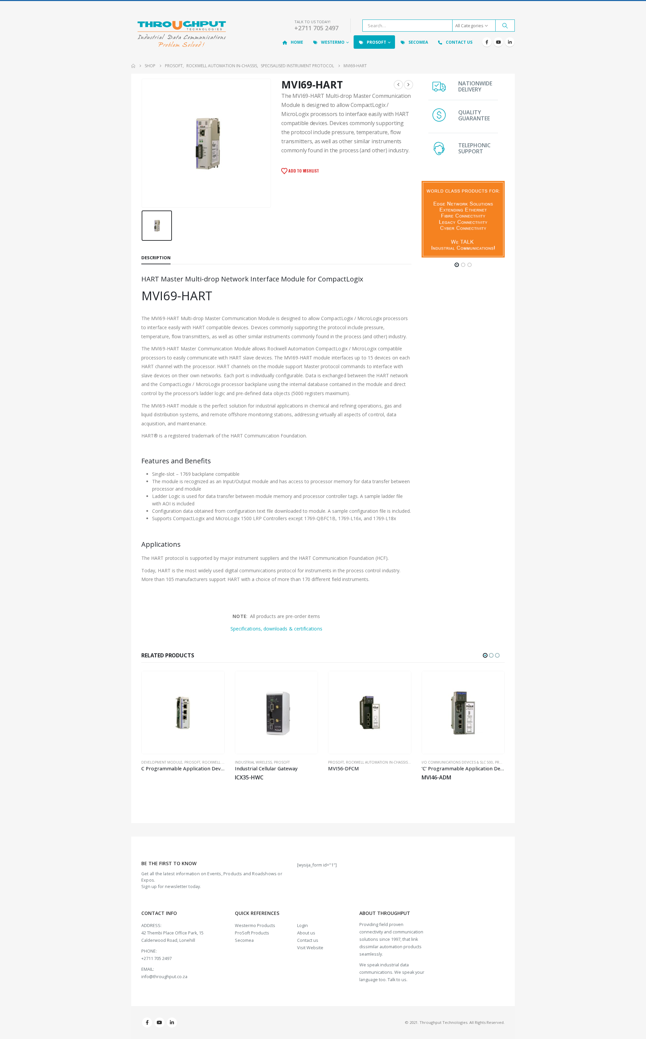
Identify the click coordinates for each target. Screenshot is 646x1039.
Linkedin (172, 1022)
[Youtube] (498, 42)
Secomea (418, 42)
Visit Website (310, 948)
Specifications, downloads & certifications (276, 628)
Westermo (333, 42)
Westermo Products (255, 925)
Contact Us (459, 42)
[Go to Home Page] (133, 66)
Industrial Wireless (175, 762)
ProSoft (376, 42)
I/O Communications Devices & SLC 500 (379, 762)
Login (302, 925)
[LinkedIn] (509, 42)
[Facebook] (487, 42)
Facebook (147, 1022)
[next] (408, 84)
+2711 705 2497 (316, 28)
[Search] (505, 25)
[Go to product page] (198, 712)
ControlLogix (450, 762)
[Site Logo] (181, 34)
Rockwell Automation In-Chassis (299, 762)
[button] (457, 265)
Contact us (307, 940)
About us (306, 933)
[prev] (398, 84)
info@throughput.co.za (164, 976)
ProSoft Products (252, 933)
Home (297, 42)
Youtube (159, 1022)
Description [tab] (156, 258)
